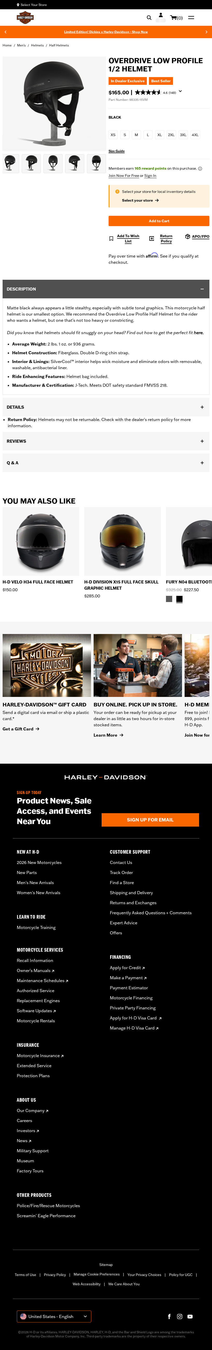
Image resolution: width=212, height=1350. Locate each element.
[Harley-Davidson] (106, 777)
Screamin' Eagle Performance (46, 1215)
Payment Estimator (129, 987)
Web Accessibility (87, 1284)
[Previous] (5, 32)
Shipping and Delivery (131, 892)
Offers (116, 932)
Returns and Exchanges (133, 902)
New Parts (27, 872)
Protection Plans (33, 1075)
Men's (21, 45)
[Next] (206, 32)
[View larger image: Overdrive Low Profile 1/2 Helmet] (54, 103)
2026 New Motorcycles (39, 862)
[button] (160, 92)
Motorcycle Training (36, 927)
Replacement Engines (38, 1000)
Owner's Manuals (33, 970)
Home (7, 45)
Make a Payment (126, 977)
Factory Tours (30, 1170)
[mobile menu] (190, 17)
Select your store (137, 200)
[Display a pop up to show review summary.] (181, 93)
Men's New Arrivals (35, 882)
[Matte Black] (179, 599)
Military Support (33, 1150)
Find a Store (122, 882)
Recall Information (35, 960)
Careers (24, 1120)
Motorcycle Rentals (36, 1020)
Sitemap (106, 1265)
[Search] (149, 17)
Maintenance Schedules (40, 980)
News (22, 1140)
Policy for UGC (181, 1275)
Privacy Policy (55, 1275)
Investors (26, 1130)
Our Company (30, 1110)
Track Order (121, 872)
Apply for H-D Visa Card (134, 1017)
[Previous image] (13, 104)
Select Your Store (34, 5)
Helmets (37, 45)
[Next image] (95, 104)
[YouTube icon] (190, 1316)
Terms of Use (25, 1275)
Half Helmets (59, 45)
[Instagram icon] (180, 1316)
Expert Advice (123, 922)
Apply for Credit (125, 967)
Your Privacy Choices (144, 1275)
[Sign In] (161, 18)
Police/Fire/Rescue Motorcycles (48, 1205)
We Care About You (124, 1284)
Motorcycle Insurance (38, 1055)
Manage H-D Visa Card (132, 1028)
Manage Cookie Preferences (97, 1274)
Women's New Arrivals (38, 892)
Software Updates (34, 1010)
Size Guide (117, 151)
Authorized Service (35, 990)
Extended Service (34, 1065)
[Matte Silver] (169, 599)
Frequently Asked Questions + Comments (151, 912)
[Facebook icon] (169, 1316)
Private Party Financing (133, 1007)
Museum (25, 1160)
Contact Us (121, 862)
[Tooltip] (200, 169)
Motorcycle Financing (131, 997)
